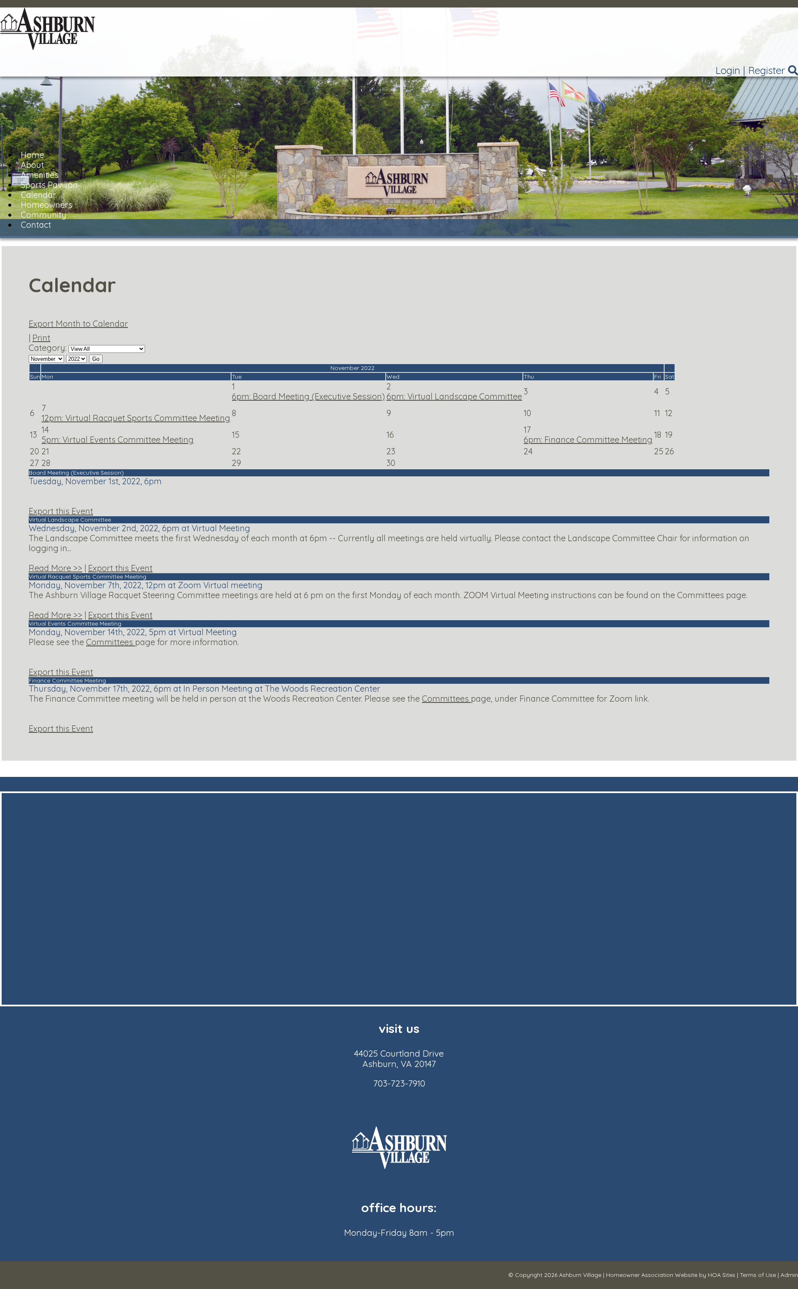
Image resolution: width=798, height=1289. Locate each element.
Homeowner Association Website (651, 1275)
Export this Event (61, 511)
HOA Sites (721, 1275)
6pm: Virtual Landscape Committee (454, 396)
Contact (36, 224)
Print (41, 338)
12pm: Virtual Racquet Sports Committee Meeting (136, 418)
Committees (110, 642)
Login (727, 70)
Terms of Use (758, 1275)
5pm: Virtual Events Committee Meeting (118, 439)
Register (766, 70)
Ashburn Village (580, 1275)
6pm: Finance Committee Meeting (588, 439)
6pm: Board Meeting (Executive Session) (308, 396)
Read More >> (55, 568)
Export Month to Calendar (78, 323)
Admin (789, 1275)
